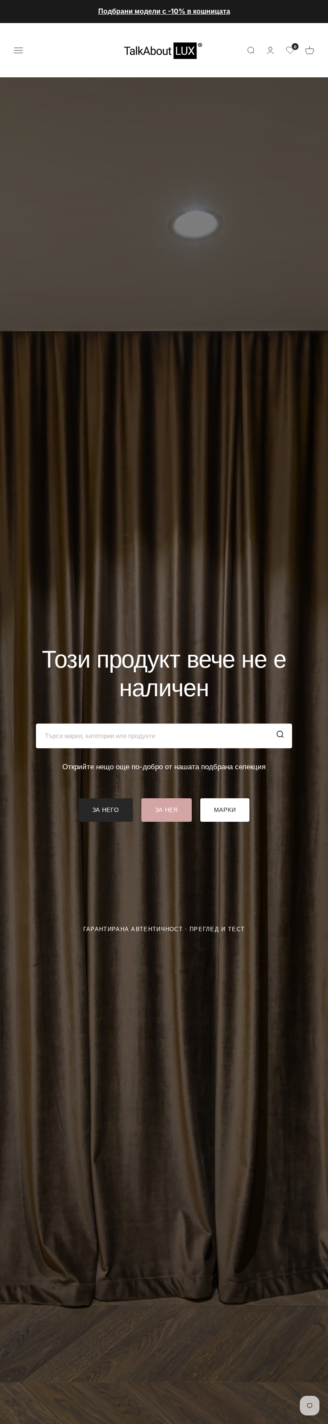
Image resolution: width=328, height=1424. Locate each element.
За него (105, 809)
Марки (225, 809)
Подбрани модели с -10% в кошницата (164, 11)
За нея (166, 809)
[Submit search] (280, 736)
